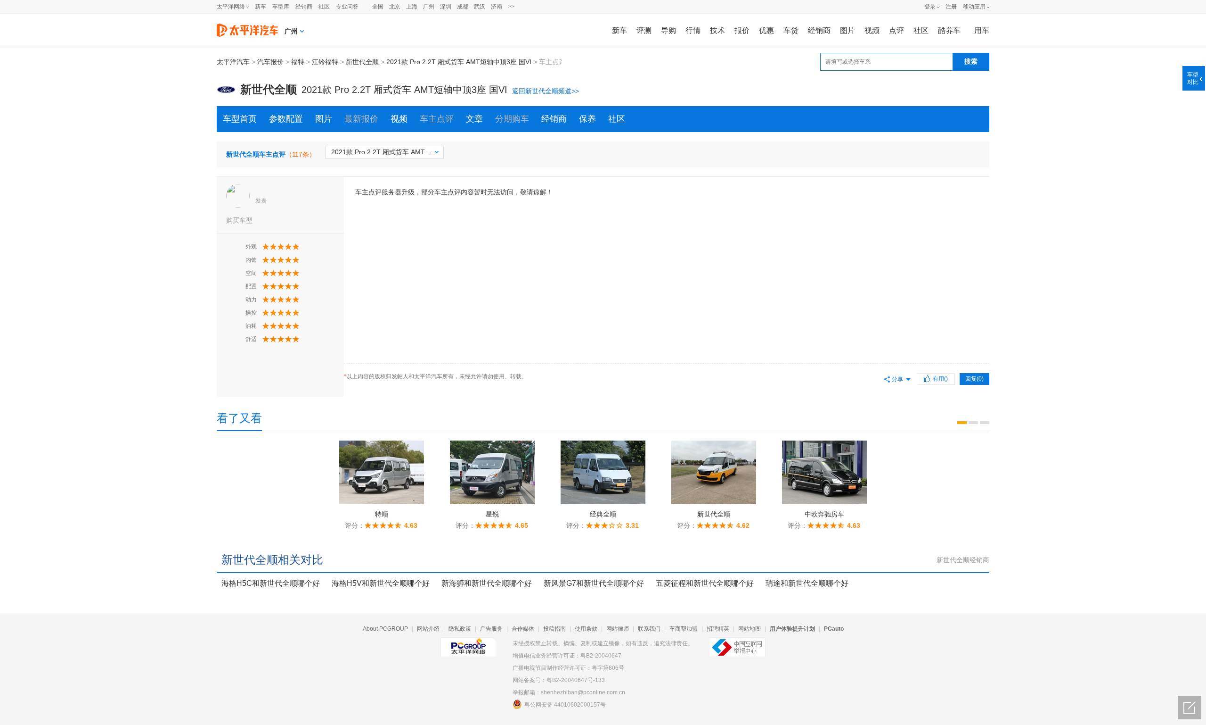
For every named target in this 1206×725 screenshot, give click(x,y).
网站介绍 (428, 628)
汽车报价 (270, 62)
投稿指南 (554, 628)
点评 (896, 30)
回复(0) (974, 378)
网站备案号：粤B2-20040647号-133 (559, 680)
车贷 (791, 30)
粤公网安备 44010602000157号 (565, 704)
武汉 (479, 6)
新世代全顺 (362, 62)
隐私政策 (459, 628)
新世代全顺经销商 (963, 560)
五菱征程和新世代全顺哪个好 (705, 583)
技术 (717, 30)
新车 (260, 6)
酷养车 (949, 30)
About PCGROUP (385, 628)
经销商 (303, 6)
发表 (261, 201)
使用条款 (586, 628)
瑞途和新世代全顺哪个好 (807, 583)
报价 (742, 30)
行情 (693, 30)
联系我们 (649, 628)
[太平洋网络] (468, 643)
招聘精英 (718, 628)
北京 (394, 6)
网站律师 (617, 628)
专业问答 (347, 6)
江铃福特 (325, 62)
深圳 (445, 6)
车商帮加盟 (683, 628)
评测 (644, 30)
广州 (428, 6)
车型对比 (1192, 78)
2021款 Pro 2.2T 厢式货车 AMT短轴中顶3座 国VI (458, 62)
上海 (411, 6)
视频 (872, 30)
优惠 (766, 30)
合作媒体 (523, 628)
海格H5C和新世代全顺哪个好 (270, 583)
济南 (496, 6)
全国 (377, 6)
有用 (940, 378)
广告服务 (491, 628)
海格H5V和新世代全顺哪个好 (381, 583)
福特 (297, 62)
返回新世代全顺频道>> (545, 91)
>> (511, 6)
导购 (668, 30)
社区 (324, 6)
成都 (462, 6)
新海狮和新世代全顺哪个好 (486, 583)
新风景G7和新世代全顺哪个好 (594, 583)
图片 (847, 30)
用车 (981, 30)
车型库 (280, 6)
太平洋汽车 (233, 62)
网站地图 (749, 628)
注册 (951, 6)
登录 (930, 6)
